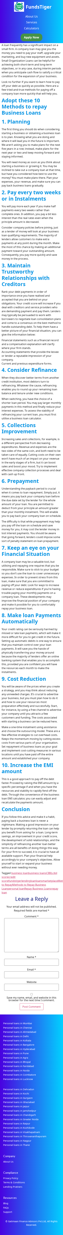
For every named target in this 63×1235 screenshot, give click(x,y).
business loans (37, 873)
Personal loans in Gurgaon (18, 1097)
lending (26, 881)
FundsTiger (39, 7)
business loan (19, 873)
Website (32, 982)
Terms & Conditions (14, 1182)
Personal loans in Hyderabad (19, 1049)
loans (39, 881)
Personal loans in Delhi (16, 1036)
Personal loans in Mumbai (17, 1023)
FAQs (6, 1207)
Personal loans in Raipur (16, 1123)
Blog (5, 1203)
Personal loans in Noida (16, 1070)
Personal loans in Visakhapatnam (21, 1132)
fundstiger (14, 881)
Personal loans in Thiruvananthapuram (24, 1136)
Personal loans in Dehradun (18, 1089)
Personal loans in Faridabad (18, 1066)
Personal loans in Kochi (16, 1093)
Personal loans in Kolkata (17, 1040)
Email (31, 969)
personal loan (16, 888)
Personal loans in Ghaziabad (19, 1102)
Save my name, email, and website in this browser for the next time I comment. (31, 998)
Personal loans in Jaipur (16, 1106)
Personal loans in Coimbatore (19, 1074)
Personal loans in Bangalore (18, 1044)
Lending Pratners (12, 1186)
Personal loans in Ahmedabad (19, 1031)
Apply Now (31, 37)
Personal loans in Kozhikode (19, 1127)
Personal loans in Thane (16, 1144)
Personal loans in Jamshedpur (19, 1110)
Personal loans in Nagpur (17, 1140)
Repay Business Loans (37, 888)
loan (33, 881)
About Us (31, 16)
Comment (31, 916)
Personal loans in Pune (16, 1053)
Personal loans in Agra (15, 1057)
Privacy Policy (10, 1178)
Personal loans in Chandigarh (19, 1114)
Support (7, 1211)
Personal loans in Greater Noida (20, 1119)
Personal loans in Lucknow (18, 1079)
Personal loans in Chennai (17, 1027)
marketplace (50, 881)
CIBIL (49, 873)
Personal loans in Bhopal (17, 1061)
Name (31, 957)
